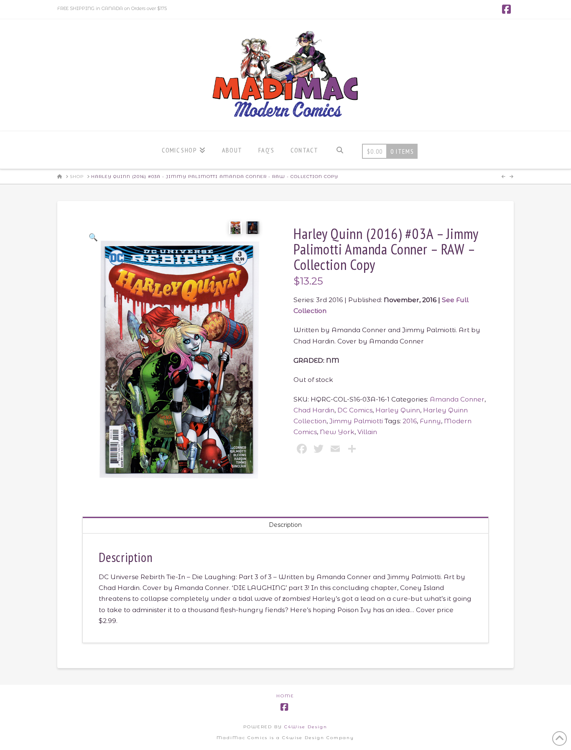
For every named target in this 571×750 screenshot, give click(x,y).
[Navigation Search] (340, 150)
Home (285, 696)
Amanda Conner (457, 399)
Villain (367, 432)
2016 (410, 421)
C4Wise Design (305, 727)
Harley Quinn (397, 410)
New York (337, 432)
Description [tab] (285, 525)
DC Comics (354, 410)
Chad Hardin (313, 410)
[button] (93, 237)
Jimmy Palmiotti (356, 421)
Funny (430, 421)
